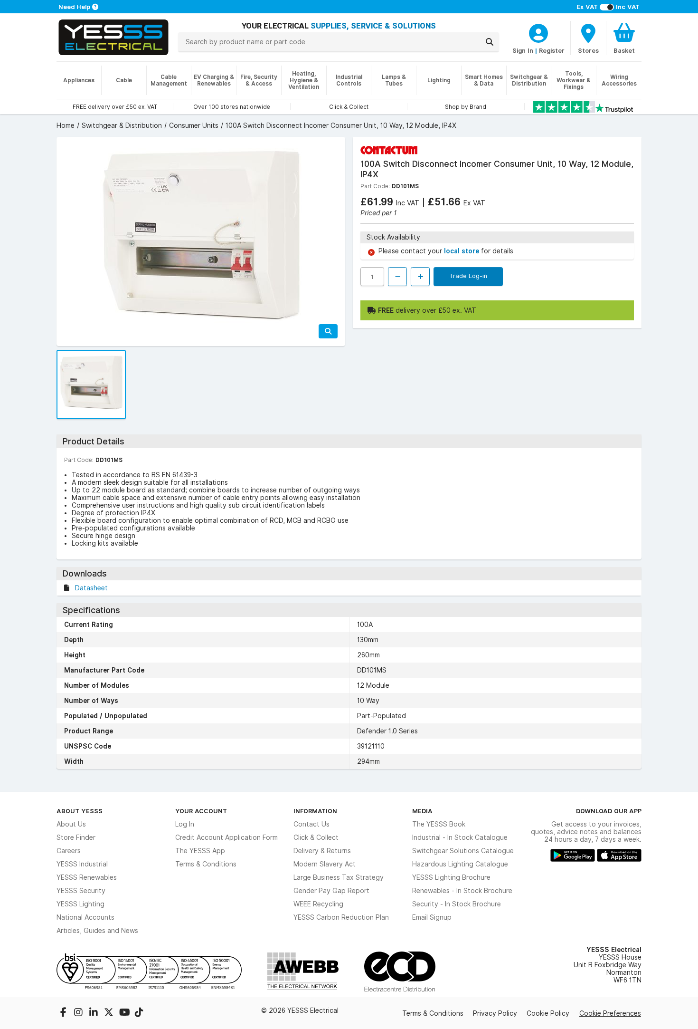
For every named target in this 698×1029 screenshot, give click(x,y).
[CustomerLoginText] (538, 32)
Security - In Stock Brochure (456, 904)
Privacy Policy (495, 1013)
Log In (184, 824)
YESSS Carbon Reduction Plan (341, 917)
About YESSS (80, 811)
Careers (69, 851)
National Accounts (85, 917)
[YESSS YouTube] (124, 1013)
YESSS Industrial (82, 864)
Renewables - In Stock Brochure (462, 890)
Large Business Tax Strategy (338, 877)
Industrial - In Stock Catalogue (460, 837)
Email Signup (432, 917)
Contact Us (311, 824)
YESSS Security (81, 890)
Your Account (201, 811)
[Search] (489, 41)
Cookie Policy (548, 1013)
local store (462, 251)
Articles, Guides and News (97, 930)
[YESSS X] (109, 1013)
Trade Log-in (468, 275)
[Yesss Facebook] (64, 1013)
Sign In (522, 50)
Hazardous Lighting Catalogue (460, 864)
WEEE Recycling (318, 904)
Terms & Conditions (205, 864)
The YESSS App (200, 851)
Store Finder (76, 837)
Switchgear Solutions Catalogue (463, 851)
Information (315, 811)
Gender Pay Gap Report (331, 890)
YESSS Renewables (87, 877)
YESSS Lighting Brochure (451, 877)
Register (552, 50)
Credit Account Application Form (226, 837)
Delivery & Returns (322, 851)
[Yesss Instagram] (79, 1013)
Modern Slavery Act (324, 864)
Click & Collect (316, 837)
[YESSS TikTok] (139, 1013)
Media (422, 811)
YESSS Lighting (80, 904)
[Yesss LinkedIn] (94, 1013)
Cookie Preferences (610, 1013)
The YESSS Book (438, 824)
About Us (71, 824)
